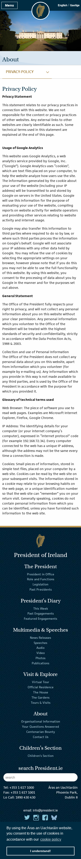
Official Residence (41, 687)
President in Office (40, 574)
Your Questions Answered (40, 727)
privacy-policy (20, 71)
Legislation (40, 584)
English (62, 5)
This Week (40, 608)
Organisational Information (40, 721)
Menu (9, 5)
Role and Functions (40, 579)
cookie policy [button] (50, 839)
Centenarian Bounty (40, 732)
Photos (40, 658)
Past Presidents (40, 589)
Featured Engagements (40, 619)
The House (40, 692)
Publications (40, 663)
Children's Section (41, 756)
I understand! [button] (40, 851)
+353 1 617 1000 (21, 787)
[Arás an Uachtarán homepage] (40, 540)
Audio (40, 648)
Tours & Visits (40, 702)
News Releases (40, 638)
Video (40, 653)
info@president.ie (45, 810)
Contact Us (40, 737)
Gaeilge (75, 5)
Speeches (40, 643)
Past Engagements (40, 613)
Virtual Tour (40, 682)
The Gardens (41, 697)
